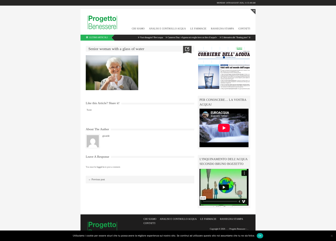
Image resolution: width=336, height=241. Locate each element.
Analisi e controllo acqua (167, 28)
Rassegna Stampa (222, 28)
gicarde (106, 136)
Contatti (244, 28)
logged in (100, 167)
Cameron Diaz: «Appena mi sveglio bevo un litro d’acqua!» (186, 37)
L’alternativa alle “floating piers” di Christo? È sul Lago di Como (242, 37)
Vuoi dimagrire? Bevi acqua (145, 37)
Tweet (89, 110)
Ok (260, 235)
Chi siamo (150, 219)
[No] (331, 235)
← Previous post (96, 179)
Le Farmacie (198, 28)
